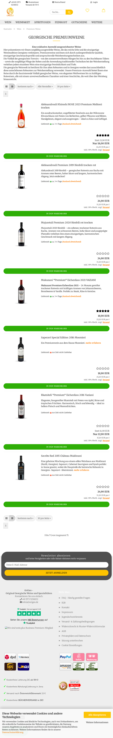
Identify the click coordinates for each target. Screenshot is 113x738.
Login (95, 2)
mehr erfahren (93, 343)
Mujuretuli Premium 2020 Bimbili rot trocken (67, 222)
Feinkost (61, 22)
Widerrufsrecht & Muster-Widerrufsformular (83, 626)
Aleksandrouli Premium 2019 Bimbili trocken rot (68, 165)
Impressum (67, 612)
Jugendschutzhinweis (72, 617)
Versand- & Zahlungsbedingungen (78, 621)
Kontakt (65, 607)
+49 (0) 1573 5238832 (15, 2)
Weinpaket (23, 22)
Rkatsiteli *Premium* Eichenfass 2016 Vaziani (67, 394)
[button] (103, 10)
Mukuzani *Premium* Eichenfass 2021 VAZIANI (68, 280)
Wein (8, 22)
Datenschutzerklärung (12, 732)
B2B (63, 602)
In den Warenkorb (56, 156)
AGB (64, 631)
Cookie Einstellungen (72, 645)
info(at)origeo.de (30, 602)
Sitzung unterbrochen (72, 640)
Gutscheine (79, 22)
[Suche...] (69, 12)
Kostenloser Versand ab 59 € (32, 2)
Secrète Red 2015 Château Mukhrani (61, 455)
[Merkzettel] (87, 10)
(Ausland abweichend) (71, 124)
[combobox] (25, 86)
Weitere (97, 22)
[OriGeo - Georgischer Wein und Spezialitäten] (10, 11)
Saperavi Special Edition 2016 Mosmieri (63, 337)
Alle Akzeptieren (97, 715)
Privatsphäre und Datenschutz (76, 636)
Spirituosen (42, 22)
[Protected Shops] (63, 685)
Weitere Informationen (97, 722)
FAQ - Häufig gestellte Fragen (76, 598)
